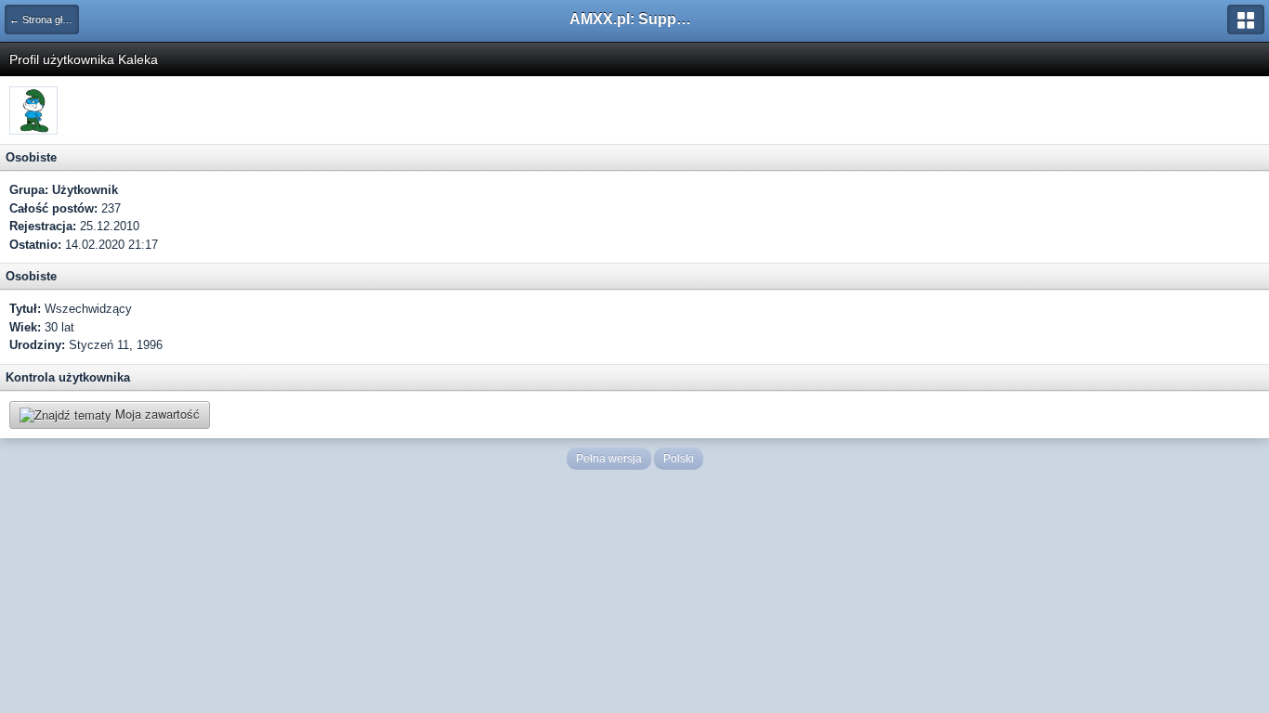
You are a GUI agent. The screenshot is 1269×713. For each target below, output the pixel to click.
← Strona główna (44, 19)
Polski (678, 458)
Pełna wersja (609, 458)
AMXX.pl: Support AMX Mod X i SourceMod (634, 19)
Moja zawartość (155, 413)
